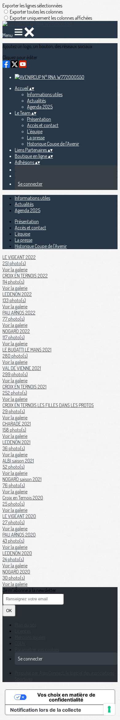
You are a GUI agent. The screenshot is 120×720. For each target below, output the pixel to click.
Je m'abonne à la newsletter (29, 590)
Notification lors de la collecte (45, 710)
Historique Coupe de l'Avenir (53, 144)
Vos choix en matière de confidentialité (66, 697)
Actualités (36, 100)
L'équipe (34, 131)
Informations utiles (44, 94)
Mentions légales (30, 637)
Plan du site (25, 625)
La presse (36, 137)
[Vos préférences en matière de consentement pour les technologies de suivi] (109, 709)
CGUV (20, 643)
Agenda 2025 (40, 107)
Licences (23, 631)
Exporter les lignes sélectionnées (32, 5)
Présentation (39, 119)
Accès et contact (42, 125)
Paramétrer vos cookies (37, 649)
